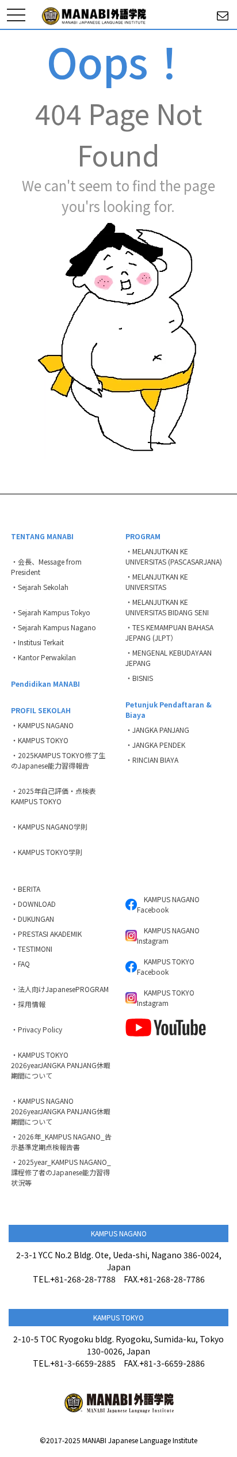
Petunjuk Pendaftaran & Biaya (168, 709)
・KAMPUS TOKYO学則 (46, 852)
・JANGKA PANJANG (157, 730)
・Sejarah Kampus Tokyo (50, 612)
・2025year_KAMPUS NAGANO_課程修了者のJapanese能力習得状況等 (61, 1172)
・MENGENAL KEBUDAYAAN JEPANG (168, 658)
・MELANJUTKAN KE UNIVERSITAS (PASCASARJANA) (173, 556)
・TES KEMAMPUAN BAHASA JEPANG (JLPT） (169, 632)
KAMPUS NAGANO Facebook (168, 904)
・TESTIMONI (31, 948)
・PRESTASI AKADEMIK (46, 933)
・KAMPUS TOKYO (39, 740)
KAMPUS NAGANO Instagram (168, 935)
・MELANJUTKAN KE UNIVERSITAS (156, 582)
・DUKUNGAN (32, 919)
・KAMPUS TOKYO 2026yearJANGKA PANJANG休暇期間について (60, 1065)
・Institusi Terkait (37, 642)
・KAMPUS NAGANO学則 (49, 826)
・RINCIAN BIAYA (151, 760)
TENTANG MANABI (42, 536)
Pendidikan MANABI (45, 683)
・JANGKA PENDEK (155, 745)
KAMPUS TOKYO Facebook (165, 966)
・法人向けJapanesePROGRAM (60, 989)
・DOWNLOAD (33, 904)
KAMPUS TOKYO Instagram (165, 997)
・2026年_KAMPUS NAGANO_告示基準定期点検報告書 (61, 1141)
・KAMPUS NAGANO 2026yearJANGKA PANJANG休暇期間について (60, 1111)
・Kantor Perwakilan (43, 657)
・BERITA (25, 889)
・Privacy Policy (36, 1029)
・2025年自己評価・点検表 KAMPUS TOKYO (57, 796)
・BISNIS (139, 678)
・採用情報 (28, 1004)
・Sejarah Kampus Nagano (53, 627)
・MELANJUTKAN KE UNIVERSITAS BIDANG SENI (167, 607)
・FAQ (20, 963)
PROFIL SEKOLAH (41, 710)
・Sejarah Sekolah (39, 587)
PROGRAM (142, 536)
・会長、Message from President (46, 567)
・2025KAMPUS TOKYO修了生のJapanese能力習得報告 (58, 760)
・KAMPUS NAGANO (42, 725)
